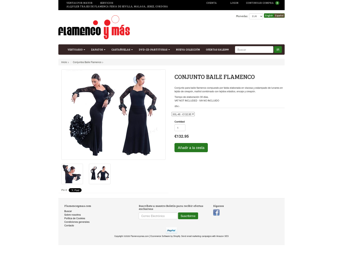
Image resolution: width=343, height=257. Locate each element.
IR (278, 50)
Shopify (176, 236)
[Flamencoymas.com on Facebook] (216, 212)
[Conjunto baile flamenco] (113, 114)
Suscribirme (188, 216)
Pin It (64, 190)
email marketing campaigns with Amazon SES (208, 236)
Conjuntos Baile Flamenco (87, 62)
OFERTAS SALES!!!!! (217, 49)
